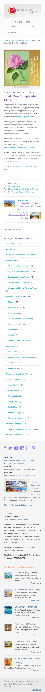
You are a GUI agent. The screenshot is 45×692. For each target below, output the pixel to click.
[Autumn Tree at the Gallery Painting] (8, 665)
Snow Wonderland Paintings (27, 589)
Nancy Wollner (15, 402)
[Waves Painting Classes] (8, 579)
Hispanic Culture (16, 307)
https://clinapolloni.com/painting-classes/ (20, 147)
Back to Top (36, 690)
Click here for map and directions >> (18, 505)
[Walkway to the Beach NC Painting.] (35, 219)
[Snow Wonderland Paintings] (8, 596)
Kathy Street (15, 390)
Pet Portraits (15, 368)
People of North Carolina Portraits (23, 357)
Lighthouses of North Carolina (22, 319)
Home (6, 40)
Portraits (12, 346)
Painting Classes (31, 189)
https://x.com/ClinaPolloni (16, 463)
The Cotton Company (25, 530)
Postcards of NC (16, 324)
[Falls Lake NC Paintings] (8, 631)
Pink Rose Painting (11, 192)
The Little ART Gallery (16, 497)
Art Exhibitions (13, 244)
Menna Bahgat (16, 396)
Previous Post (23, 200)
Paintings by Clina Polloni (20, 40)
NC (23, 189)
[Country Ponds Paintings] (8, 648)
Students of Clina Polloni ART (19, 374)
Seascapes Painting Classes (21, 277)
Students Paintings (16, 424)
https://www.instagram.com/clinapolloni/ (19, 475)
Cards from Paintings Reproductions (22, 255)
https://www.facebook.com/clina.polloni (19, 460)
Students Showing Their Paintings (24, 429)
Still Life (13, 335)
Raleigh (21, 192)
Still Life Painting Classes (20, 282)
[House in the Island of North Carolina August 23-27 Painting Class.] (9, 207)
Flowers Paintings (14, 189)
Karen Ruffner (15, 385)
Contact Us (8, 513)
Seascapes (15, 330)
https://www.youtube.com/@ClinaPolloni (19, 469)
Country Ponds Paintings (26, 641)
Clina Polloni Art (22, 10)
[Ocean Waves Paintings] (8, 613)
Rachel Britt (14, 407)
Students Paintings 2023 (18, 435)
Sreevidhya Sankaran (18, 418)
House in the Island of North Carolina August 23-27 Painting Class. (29, 206)
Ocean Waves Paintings (25, 607)
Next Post (23, 212)
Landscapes (15, 313)
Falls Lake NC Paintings (25, 624)
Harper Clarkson (16, 379)
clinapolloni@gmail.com (24, 117)
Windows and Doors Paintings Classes (22, 289)
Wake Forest (29, 192)
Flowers (13, 302)
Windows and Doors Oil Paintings (23, 341)
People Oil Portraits (17, 363)
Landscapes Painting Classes (22, 271)
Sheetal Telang (16, 413)
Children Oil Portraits (18, 352)
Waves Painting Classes (25, 572)
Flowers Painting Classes (20, 266)
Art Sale (11, 249)
